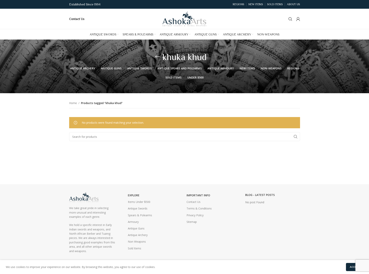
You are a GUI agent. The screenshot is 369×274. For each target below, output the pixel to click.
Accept (354, 267)
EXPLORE (133, 195)
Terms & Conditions (199, 208)
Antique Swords (137, 208)
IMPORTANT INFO (198, 195)
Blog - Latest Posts (260, 195)
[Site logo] (184, 18)
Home (73, 103)
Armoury (133, 222)
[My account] (298, 19)
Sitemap (192, 222)
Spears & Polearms (140, 215)
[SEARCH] (295, 136)
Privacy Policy (195, 215)
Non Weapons (137, 241)
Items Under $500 (139, 202)
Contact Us (193, 202)
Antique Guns (136, 228)
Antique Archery (138, 235)
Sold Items (134, 248)
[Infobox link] (76, 19)
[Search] (290, 19)
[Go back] (157, 57)
